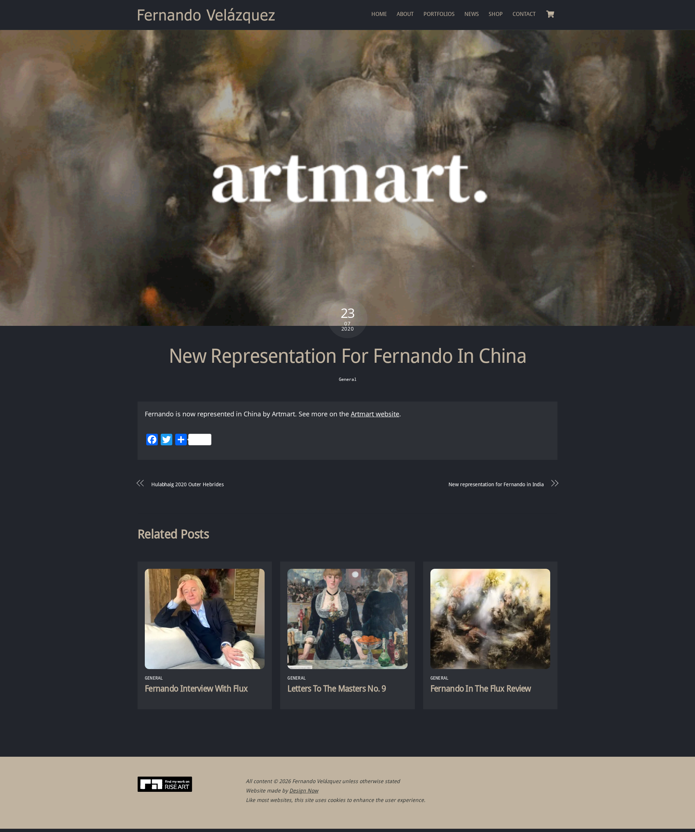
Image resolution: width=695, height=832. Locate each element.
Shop (496, 14)
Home (379, 14)
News (471, 14)
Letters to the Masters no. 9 (336, 689)
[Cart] (550, 14)
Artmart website (375, 413)
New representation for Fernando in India (496, 484)
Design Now (303, 790)
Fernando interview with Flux (196, 689)
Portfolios (439, 14)
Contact (524, 14)
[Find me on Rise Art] (165, 789)
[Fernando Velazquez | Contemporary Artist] (210, 21)
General (348, 379)
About (405, 14)
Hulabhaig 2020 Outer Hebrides (187, 484)
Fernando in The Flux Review (480, 689)
